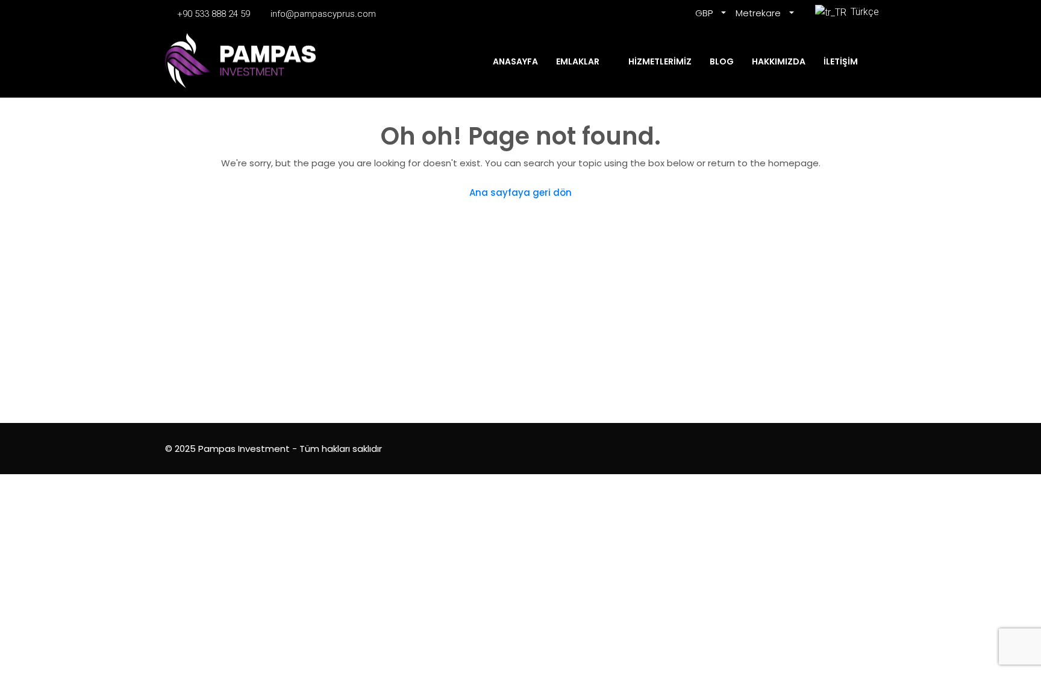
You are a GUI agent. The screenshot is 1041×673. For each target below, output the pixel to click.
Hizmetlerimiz (660, 61)
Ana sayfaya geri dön (520, 192)
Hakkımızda (778, 61)
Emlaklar (577, 61)
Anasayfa (515, 61)
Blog (722, 61)
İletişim (841, 61)
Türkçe (862, 11)
